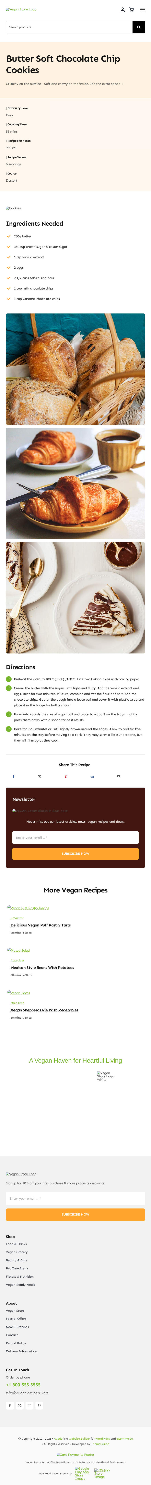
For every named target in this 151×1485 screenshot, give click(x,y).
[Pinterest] (66, 777)
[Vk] (92, 777)
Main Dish (17, 1003)
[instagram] (29, 1406)
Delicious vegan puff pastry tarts (41, 925)
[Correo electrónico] (118, 777)
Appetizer (17, 960)
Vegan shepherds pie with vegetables (44, 1010)
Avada (58, 1438)
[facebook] (10, 1406)
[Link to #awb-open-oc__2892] (142, 9)
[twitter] (20, 1406)
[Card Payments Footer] (75, 1455)
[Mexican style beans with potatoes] (18, 950)
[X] (39, 777)
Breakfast (17, 918)
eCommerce (124, 1438)
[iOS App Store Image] (103, 1470)
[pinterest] (39, 1406)
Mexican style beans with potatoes (42, 967)
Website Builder (79, 1438)
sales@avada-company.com (27, 1392)
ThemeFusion (100, 1444)
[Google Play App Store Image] (84, 1468)
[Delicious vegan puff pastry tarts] (28, 908)
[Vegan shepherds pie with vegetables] (18, 993)
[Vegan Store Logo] (21, 9)
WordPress (102, 1438)
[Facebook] (13, 777)
